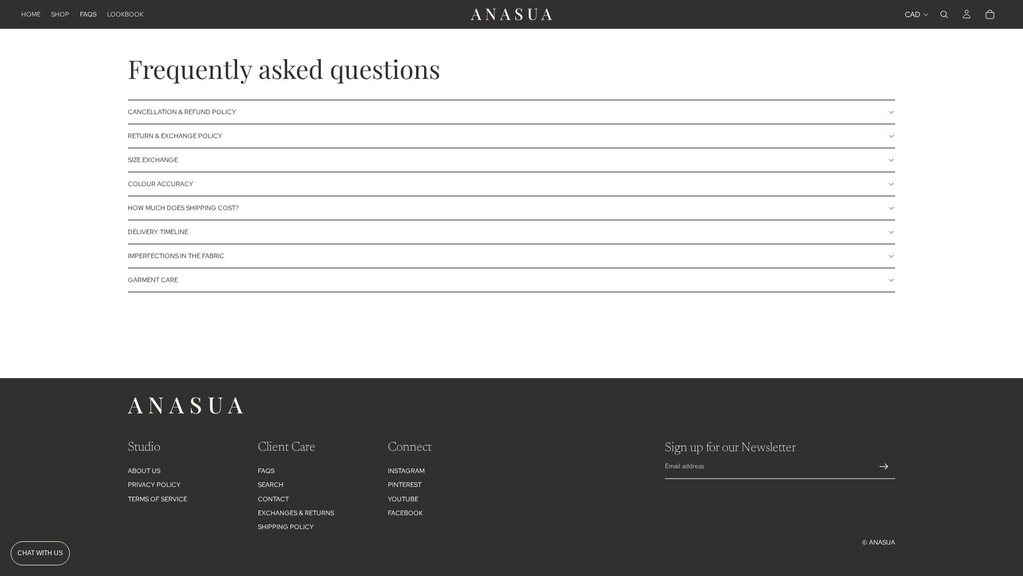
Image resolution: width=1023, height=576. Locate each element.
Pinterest (404, 485)
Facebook (405, 513)
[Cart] (990, 14)
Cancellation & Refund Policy (182, 112)
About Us (144, 471)
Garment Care (153, 280)
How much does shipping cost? (183, 208)
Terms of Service (157, 499)
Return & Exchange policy (175, 136)
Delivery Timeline (158, 232)
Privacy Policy (154, 485)
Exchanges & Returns (296, 513)
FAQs (266, 471)
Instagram (406, 471)
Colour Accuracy (160, 184)
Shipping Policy (286, 527)
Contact (273, 499)
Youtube (403, 499)
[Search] (944, 14)
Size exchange (153, 160)
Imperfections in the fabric (176, 256)
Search (270, 485)
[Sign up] (884, 466)
